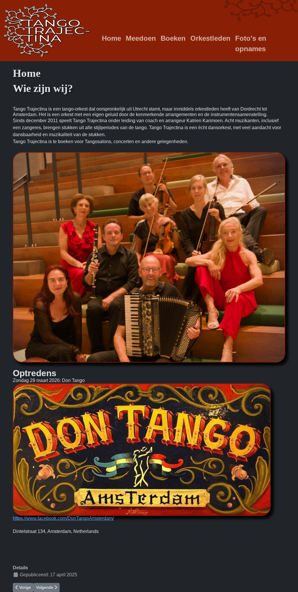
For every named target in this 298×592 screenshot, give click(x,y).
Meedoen (141, 38)
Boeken (173, 38)
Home (111, 38)
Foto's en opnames (250, 43)
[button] (149, 531)
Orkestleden (210, 38)
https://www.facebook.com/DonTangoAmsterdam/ (63, 518)
